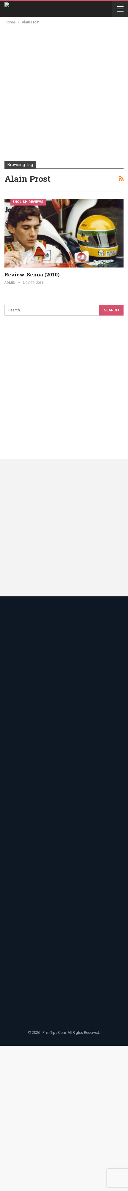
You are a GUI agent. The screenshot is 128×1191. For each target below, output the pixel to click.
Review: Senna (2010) (32, 274)
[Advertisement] (64, 92)
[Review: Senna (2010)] (64, 233)
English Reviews (28, 202)
